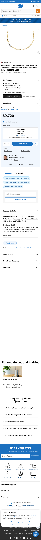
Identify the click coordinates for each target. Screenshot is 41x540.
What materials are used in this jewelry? (17, 178)
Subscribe (35, 456)
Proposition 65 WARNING (23, 248)
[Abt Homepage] (20, 6)
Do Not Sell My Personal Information (25, 533)
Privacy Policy (14, 517)
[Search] (38, 11)
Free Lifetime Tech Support (8, 1)
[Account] (33, 6)
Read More (10, 243)
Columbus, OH (21, 135)
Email (16, 160)
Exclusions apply (33, 452)
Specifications (8, 151)
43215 (8, 125)
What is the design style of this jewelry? (17, 182)
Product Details (25, 151)
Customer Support (8, 484)
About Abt (5, 491)
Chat (12, 506)
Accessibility (8, 533)
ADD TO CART (22, 144)
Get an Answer (20, 200)
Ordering (4, 497)
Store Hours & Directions (22, 503)
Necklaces (4, 25)
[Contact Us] (5, 160)
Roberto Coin (14, 110)
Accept (20, 523)
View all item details (29, 96)
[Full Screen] (38, 52)
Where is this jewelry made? (13, 187)
